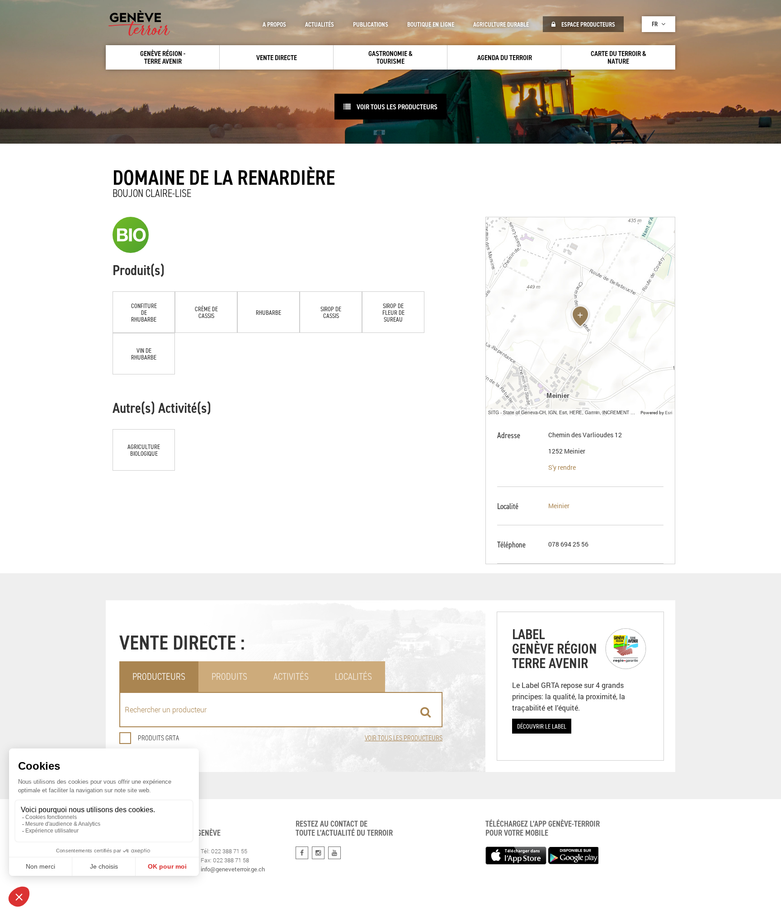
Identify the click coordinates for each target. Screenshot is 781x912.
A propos (274, 24)
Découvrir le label (541, 726)
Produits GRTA (158, 738)
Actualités (319, 24)
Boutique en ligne (430, 24)
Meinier (558, 505)
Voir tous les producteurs (403, 738)
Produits (229, 676)
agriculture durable (501, 24)
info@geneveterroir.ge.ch (233, 869)
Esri (669, 412)
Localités (353, 676)
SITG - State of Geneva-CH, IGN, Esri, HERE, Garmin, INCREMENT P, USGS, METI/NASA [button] (563, 412)
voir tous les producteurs (396, 106)
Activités (291, 676)
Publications (370, 24)
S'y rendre (562, 467)
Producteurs (158, 676)
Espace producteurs (587, 24)
